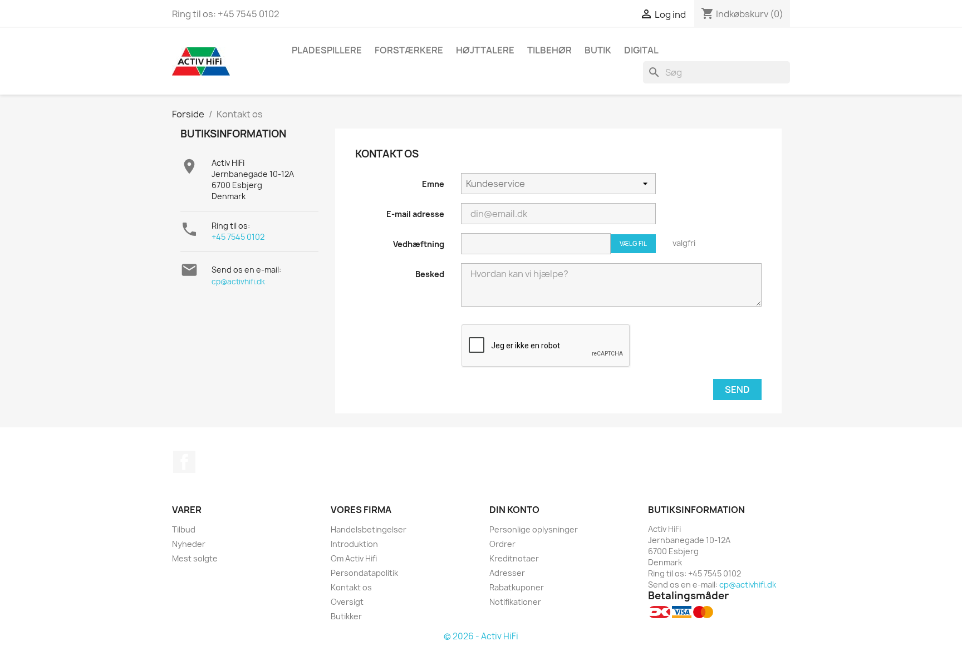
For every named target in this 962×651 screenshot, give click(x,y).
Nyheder (188, 544)
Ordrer (502, 544)
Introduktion (354, 544)
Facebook (184, 462)
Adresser (507, 573)
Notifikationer (515, 601)
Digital (641, 50)
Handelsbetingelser (368, 529)
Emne (433, 184)
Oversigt (347, 601)
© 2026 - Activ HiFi (481, 636)
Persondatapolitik (364, 573)
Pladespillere (327, 50)
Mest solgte (195, 558)
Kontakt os (351, 587)
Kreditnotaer (514, 558)
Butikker (346, 616)
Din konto (514, 510)
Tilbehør (549, 50)
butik (598, 50)
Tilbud (183, 529)
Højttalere (485, 50)
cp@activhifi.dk (238, 282)
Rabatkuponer (516, 587)
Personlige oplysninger (533, 529)
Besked (429, 274)
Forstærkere (409, 50)
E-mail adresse (415, 214)
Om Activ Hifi (354, 558)
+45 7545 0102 (238, 236)
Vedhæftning (418, 244)
